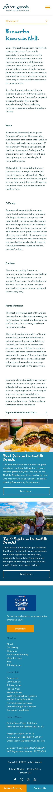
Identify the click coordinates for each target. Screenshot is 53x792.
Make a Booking (13, 788)
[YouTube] (35, 779)
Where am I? (12, 20)
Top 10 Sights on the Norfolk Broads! (25, 540)
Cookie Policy (34, 769)
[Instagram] (28, 779)
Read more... (26, 491)
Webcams (12, 650)
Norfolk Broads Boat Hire (20, 699)
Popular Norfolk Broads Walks (21, 412)
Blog (9, 661)
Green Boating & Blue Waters (21, 706)
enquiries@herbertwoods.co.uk (29, 740)
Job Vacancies (14, 664)
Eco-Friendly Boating (17, 654)
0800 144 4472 (26, 733)
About (10, 643)
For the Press (13, 688)
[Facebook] (15, 779)
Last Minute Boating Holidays (22, 695)
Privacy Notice (16, 769)
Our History (12, 647)
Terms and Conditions (18, 709)
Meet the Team (14, 657)
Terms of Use (25, 772)
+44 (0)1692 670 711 (32, 737)
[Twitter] (21, 779)
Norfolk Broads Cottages (19, 702)
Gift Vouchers (13, 681)
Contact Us (40, 788)
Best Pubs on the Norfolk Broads (23, 458)
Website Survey (14, 692)
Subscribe (20, 628)
